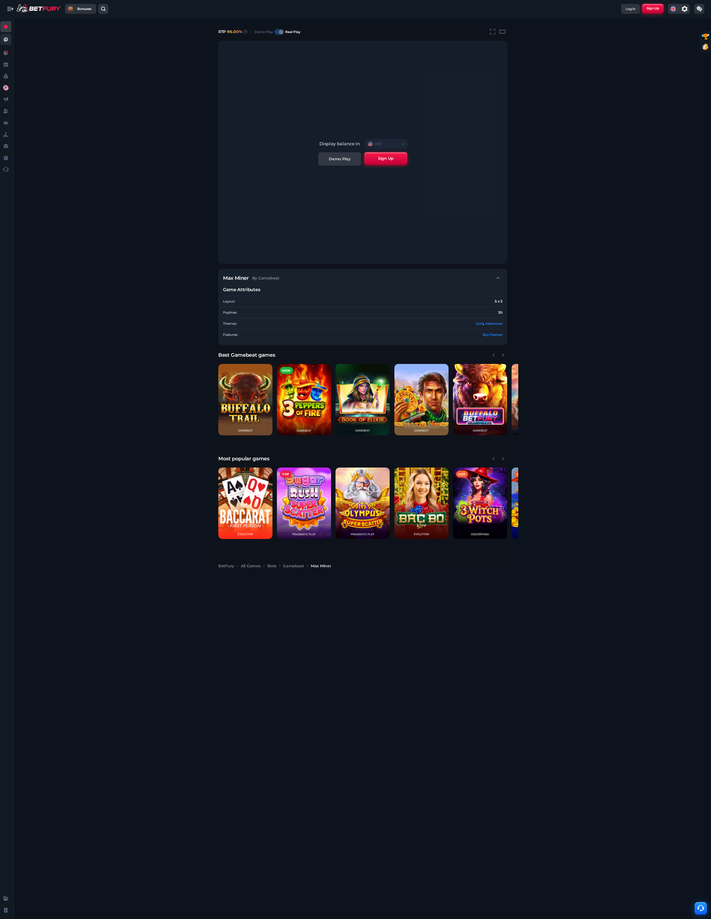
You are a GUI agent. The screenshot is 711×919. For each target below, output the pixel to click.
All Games (250, 565)
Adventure (493, 323)
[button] (245, 399)
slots (272, 565)
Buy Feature (492, 335)
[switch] (279, 32)
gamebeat (293, 565)
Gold (479, 323)
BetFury (226, 565)
